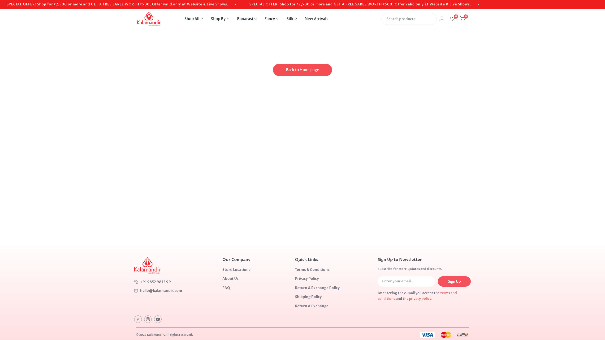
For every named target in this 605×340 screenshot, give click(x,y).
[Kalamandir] (149, 18)
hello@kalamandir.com (161, 290)
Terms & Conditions (312, 269)
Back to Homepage (302, 69)
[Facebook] (138, 319)
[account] (442, 19)
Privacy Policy (307, 278)
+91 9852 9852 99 (155, 282)
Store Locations (236, 269)
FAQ (226, 287)
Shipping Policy (308, 296)
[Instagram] (148, 319)
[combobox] (409, 19)
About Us (230, 278)
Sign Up (454, 281)
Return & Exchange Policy (317, 287)
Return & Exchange (311, 306)
